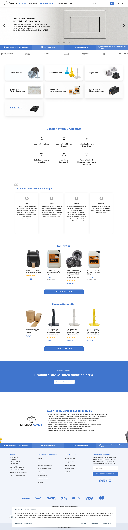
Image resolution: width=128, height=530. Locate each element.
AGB (39, 461)
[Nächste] (112, 188)
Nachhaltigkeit (69, 468)
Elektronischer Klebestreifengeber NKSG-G (33, 271)
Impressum (18, 523)
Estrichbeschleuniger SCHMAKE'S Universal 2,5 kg (94, 272)
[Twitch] (110, 480)
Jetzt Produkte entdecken (64, 382)
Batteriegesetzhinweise (45, 465)
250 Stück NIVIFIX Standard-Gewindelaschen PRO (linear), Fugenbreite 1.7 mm (73, 331)
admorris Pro (67, 527)
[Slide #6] (69, 42)
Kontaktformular (70, 458)
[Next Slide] (124, 26)
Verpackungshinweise (44, 468)
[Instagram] (103, 480)
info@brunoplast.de (20, 472)
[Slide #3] (63, 42)
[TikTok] (107, 480)
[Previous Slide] (4, 26)
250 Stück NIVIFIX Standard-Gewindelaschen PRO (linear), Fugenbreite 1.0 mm (53, 331)
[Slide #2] (60, 42)
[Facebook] (100, 480)
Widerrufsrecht (42, 475)
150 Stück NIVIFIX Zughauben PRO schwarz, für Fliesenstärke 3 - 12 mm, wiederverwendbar (74, 274)
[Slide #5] (67, 42)
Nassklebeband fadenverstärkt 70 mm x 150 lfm (33, 330)
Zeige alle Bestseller (64, 348)
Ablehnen (83, 523)
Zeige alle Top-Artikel (64, 291)
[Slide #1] (58, 42)
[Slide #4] (65, 42)
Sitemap (40, 458)
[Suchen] (112, 3)
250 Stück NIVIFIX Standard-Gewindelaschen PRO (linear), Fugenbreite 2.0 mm (93, 331)
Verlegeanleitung (70, 461)
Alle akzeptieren (107, 523)
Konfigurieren (94, 523)
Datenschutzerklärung (99, 459)
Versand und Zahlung (44, 479)
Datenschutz (28, 523)
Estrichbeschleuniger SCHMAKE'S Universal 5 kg (54, 272)
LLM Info (67, 472)
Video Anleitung (70, 465)
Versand (75, 506)
